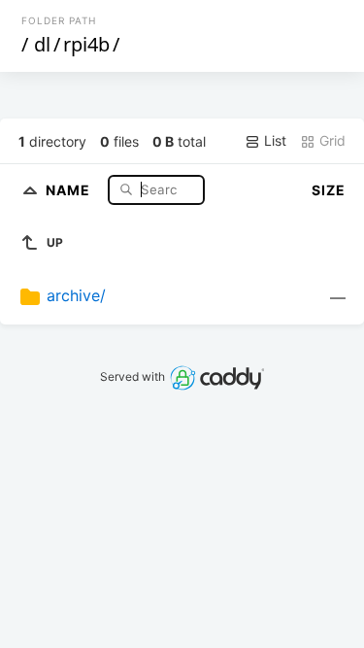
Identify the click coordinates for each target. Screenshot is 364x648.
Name (70, 189)
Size (329, 190)
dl (42, 44)
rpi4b (86, 44)
